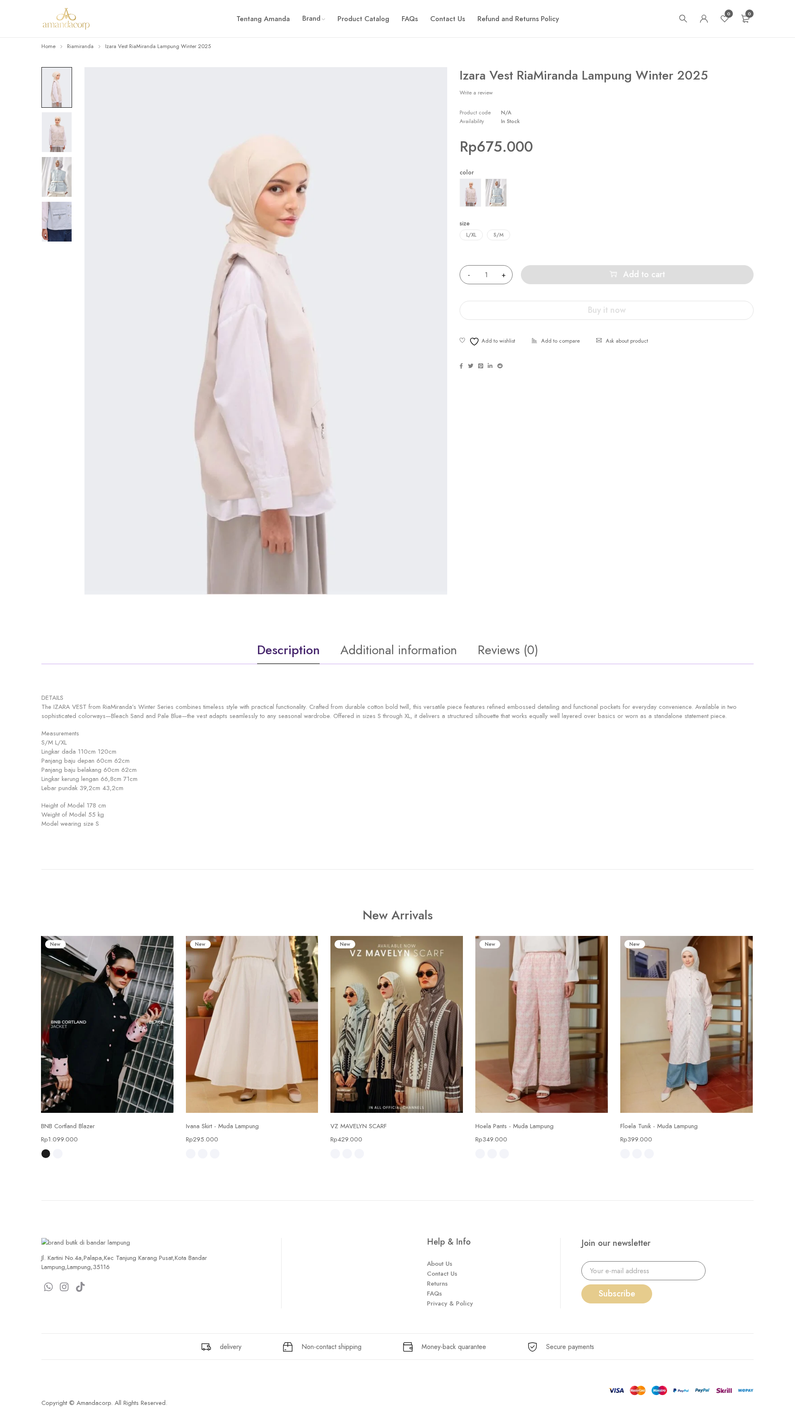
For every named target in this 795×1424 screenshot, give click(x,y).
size (465, 223)
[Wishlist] (487, 341)
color (467, 172)
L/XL (471, 235)
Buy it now (607, 310)
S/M (499, 235)
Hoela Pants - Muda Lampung (514, 1126)
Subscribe (616, 1294)
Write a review (476, 93)
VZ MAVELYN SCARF (358, 1126)
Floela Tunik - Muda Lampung (659, 1126)
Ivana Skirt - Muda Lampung (222, 1126)
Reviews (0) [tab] (508, 650)
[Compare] (556, 341)
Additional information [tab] (398, 650)
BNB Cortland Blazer (68, 1126)
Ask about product (627, 341)
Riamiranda (80, 46)
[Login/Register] (704, 18)
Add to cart (644, 274)
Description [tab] (288, 650)
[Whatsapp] (48, 1287)
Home (48, 46)
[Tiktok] (80, 1287)
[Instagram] (65, 1287)
